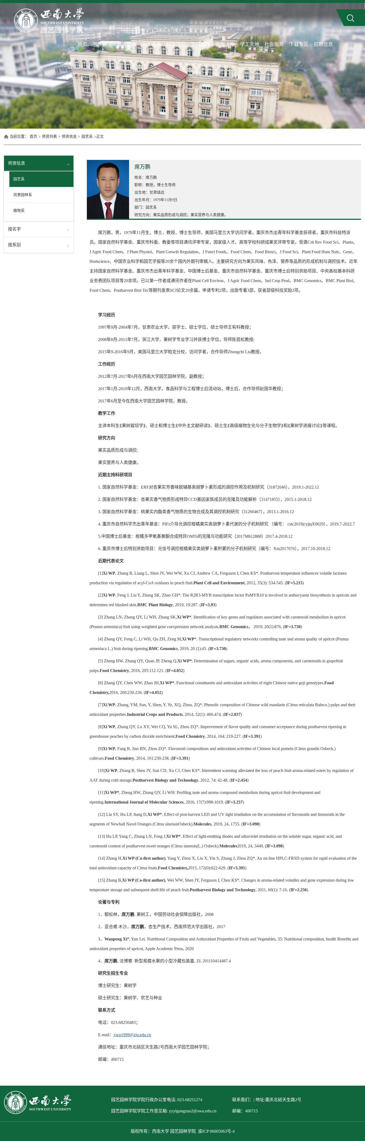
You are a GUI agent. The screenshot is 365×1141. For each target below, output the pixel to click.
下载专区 (298, 44)
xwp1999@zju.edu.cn (132, 1034)
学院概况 (102, 44)
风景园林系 (22, 195)
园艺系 (87, 137)
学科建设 (200, 44)
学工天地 (249, 44)
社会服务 (274, 44)
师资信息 (69, 137)
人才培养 (151, 44)
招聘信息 (323, 44)
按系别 (14, 245)
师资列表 (126, 44)
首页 (82, 44)
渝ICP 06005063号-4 (216, 1131)
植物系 (19, 211)
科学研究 (175, 44)
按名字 (14, 229)
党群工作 (225, 44)
